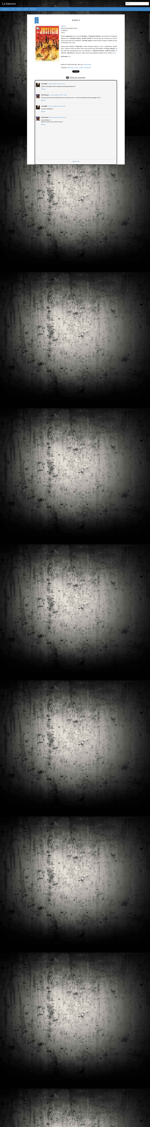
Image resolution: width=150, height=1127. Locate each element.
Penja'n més (75, 161)
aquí (114, 53)
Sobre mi (19, 9)
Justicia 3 (76, 20)
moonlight (44, 83)
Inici (13, 9)
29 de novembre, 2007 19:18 (57, 95)
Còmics (76, 68)
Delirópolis (33, 9)
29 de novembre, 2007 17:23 (56, 83)
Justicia (81, 68)
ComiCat (25, 9)
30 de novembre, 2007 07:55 (57, 117)
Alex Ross (70, 68)
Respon (43, 89)
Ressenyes (87, 68)
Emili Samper (87, 64)
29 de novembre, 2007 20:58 (56, 106)
